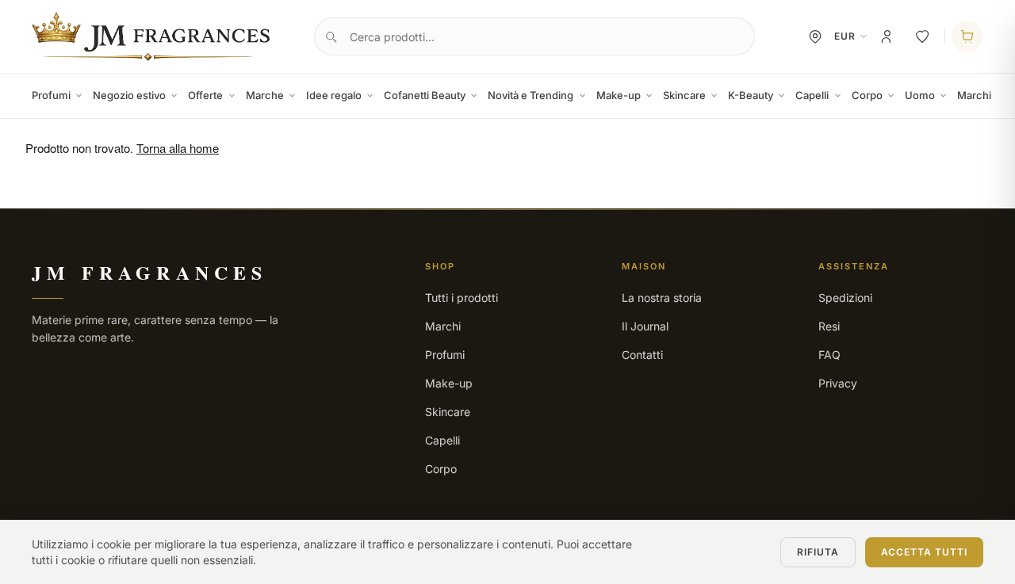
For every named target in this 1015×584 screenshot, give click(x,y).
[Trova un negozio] (815, 36)
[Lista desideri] (922, 36)
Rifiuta (818, 552)
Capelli (812, 95)
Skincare (684, 95)
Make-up (618, 95)
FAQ (829, 354)
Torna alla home (177, 147)
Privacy (837, 383)
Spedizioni (845, 297)
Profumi (51, 95)
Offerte (205, 95)
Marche (265, 95)
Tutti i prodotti (461, 297)
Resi (829, 326)
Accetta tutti (924, 552)
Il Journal (645, 326)
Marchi (974, 95)
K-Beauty (750, 95)
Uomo (920, 95)
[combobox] (534, 36)
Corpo (867, 95)
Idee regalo (334, 95)
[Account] (887, 36)
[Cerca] (331, 36)
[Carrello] (967, 36)
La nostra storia (662, 297)
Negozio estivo (129, 95)
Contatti (642, 354)
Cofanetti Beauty (424, 95)
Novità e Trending (530, 95)
